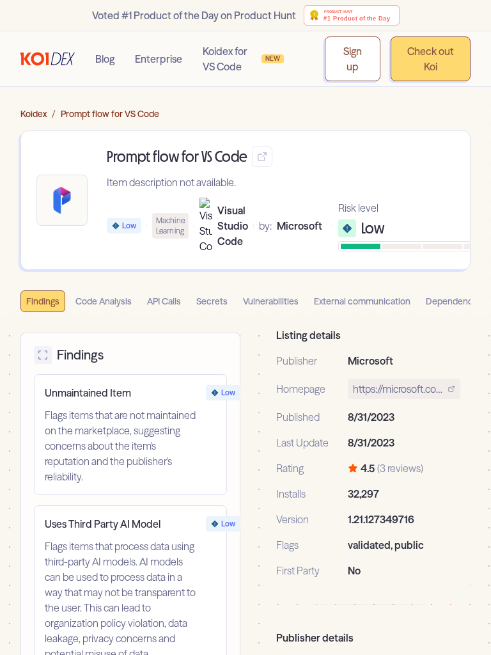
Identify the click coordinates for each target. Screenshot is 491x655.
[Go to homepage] (47, 59)
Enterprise (158, 58)
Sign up (352, 59)
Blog (104, 58)
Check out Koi (430, 59)
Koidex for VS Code (242, 59)
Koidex (33, 114)
